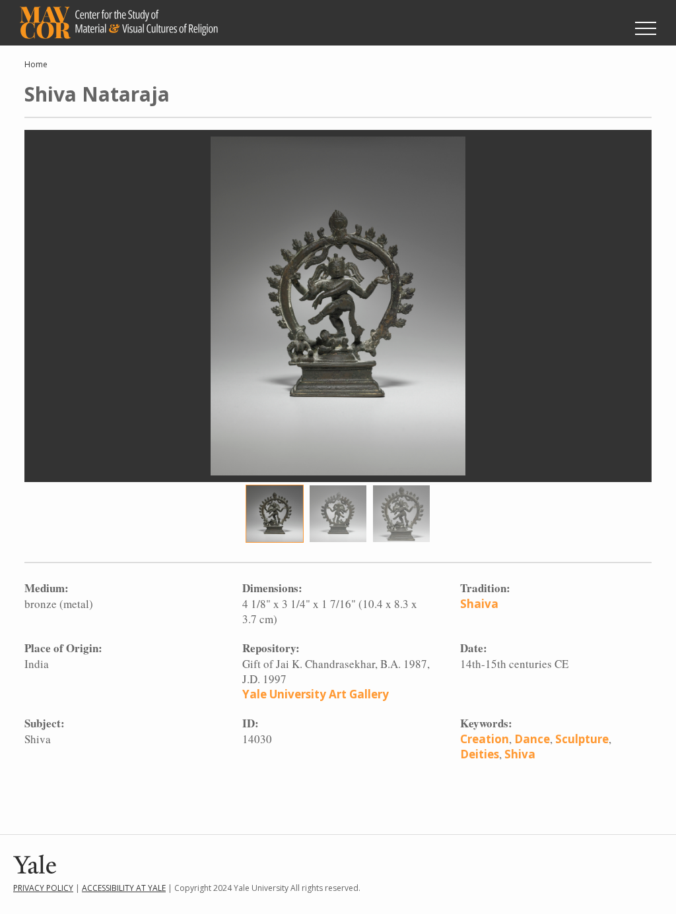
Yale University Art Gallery (315, 694)
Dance (532, 738)
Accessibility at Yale (124, 888)
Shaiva (479, 603)
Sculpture (582, 738)
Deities (479, 754)
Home (36, 64)
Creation (484, 738)
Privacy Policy (43, 888)
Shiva (519, 754)
